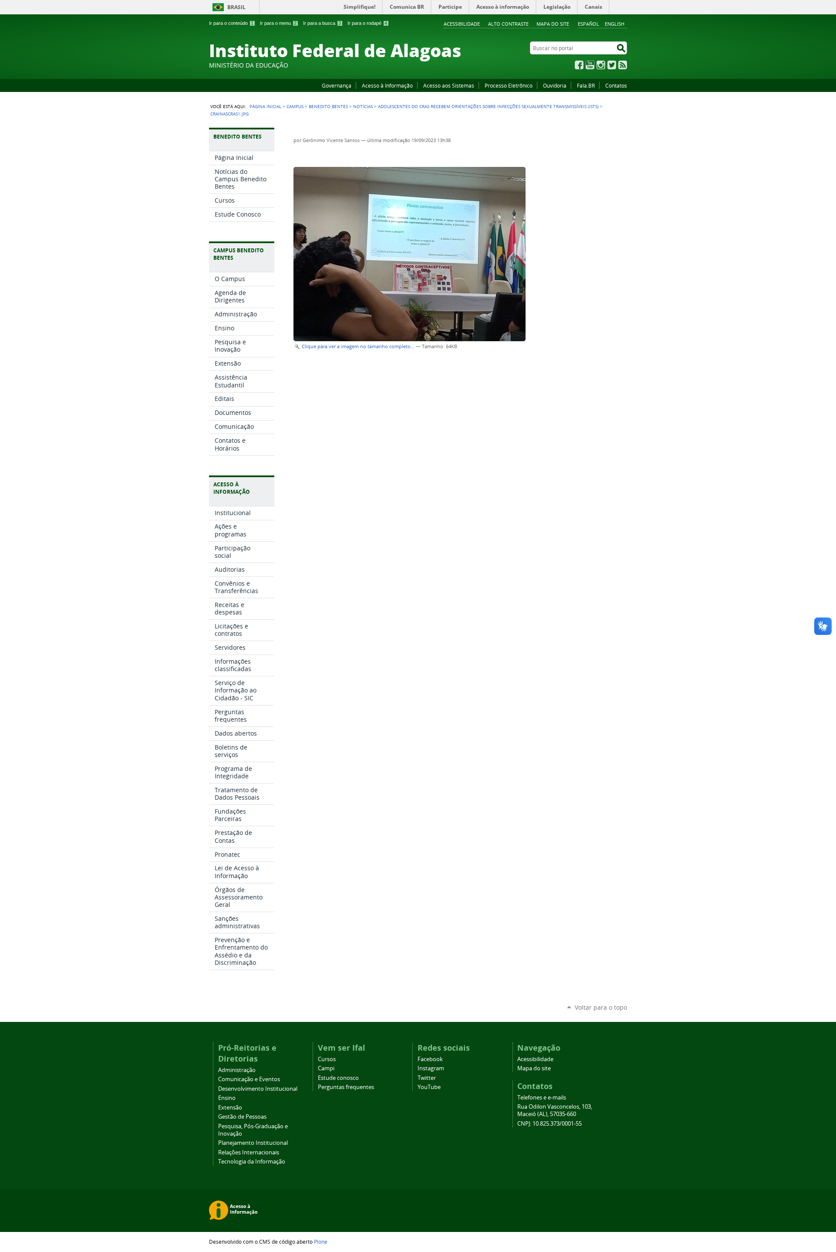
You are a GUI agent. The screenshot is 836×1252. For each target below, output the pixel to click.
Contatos (616, 85)
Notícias (363, 106)
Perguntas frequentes (346, 1087)
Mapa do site (552, 23)
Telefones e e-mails (541, 1097)
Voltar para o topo (601, 1007)
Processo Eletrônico (509, 85)
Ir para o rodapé (367, 23)
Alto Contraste (508, 23)
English (614, 23)
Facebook (579, 65)
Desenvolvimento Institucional (257, 1089)
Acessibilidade (462, 23)
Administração (237, 1070)
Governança (336, 85)
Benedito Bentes (328, 106)
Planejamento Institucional (253, 1143)
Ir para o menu (278, 23)
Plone (320, 1241)
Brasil (236, 7)
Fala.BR (586, 85)
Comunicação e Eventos (249, 1079)
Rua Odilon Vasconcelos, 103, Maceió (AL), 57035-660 (554, 1110)
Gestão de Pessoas (242, 1116)
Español (588, 23)
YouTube (590, 65)
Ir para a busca (322, 23)
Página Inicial (265, 106)
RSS (622, 65)
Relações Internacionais (248, 1152)
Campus (295, 106)
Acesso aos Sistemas (448, 85)
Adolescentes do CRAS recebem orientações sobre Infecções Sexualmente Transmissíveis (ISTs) (488, 106)
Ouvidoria (554, 85)
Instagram (601, 65)
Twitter (611, 65)
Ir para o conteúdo (231, 23)
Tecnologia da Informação (251, 1161)
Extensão (230, 1107)
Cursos (327, 1059)
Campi (326, 1068)
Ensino (227, 1098)
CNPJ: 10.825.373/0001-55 (549, 1123)
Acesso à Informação (387, 85)
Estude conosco (338, 1078)
